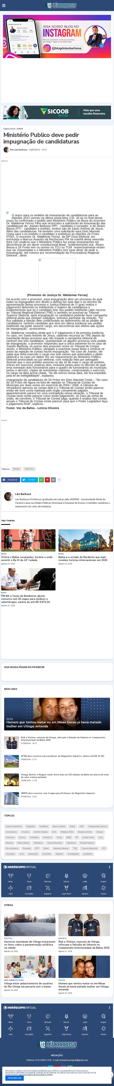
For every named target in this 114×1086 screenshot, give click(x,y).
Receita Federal (87, 843)
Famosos (10, 837)
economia (46, 854)
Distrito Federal (41, 832)
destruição (33, 854)
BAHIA (20, 129)
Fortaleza (34, 837)
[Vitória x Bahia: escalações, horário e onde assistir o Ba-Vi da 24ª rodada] (28, 540)
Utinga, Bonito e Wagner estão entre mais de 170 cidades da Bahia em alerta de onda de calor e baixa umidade (65, 776)
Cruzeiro (25, 832)
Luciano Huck (88, 837)
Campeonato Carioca (97, 826)
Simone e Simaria (60, 848)
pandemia (87, 854)
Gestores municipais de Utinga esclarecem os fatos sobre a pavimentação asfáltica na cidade (29, 944)
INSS (69, 837)
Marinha (9, 843)
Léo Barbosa (23, 493)
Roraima (26, 848)
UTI (103, 848)
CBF (82, 826)
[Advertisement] (57, 80)
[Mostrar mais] (59, 479)
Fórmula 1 (47, 837)
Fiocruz (22, 837)
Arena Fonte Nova (14, 826)
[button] (4, 5)
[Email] (53, 479)
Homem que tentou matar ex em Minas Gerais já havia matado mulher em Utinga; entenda (53, 724)
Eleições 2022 (67, 832)
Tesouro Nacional (89, 848)
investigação (73, 854)
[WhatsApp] (41, 479)
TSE (75, 848)
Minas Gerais (23, 843)
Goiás (59, 837)
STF (37, 848)
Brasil (72, 826)
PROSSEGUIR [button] (14, 1078)
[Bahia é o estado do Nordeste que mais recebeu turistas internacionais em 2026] (85, 540)
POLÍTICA (29, 469)
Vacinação (10, 854)
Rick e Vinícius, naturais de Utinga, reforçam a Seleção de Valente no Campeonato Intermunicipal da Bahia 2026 (63, 738)
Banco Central (59, 826)
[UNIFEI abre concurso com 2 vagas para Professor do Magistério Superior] (11, 798)
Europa (100, 832)
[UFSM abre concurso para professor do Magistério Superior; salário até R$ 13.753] (11, 761)
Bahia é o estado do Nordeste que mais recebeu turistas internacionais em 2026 (82, 559)
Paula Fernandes (55, 843)
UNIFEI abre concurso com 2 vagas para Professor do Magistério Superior (58, 793)
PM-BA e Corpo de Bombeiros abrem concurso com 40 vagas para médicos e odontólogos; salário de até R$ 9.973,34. (25, 599)
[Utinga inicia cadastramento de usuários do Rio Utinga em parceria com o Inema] (30, 967)
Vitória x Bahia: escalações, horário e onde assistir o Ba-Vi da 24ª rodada (26, 559)
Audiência (44, 826)
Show (46, 848)
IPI (77, 837)
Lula (100, 837)
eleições (59, 854)
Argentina (30, 826)
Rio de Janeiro (12, 848)
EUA (54, 832)
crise (22, 854)
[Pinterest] (47, 479)
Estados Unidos (85, 832)
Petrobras (71, 843)
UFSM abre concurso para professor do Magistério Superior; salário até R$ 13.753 (62, 756)
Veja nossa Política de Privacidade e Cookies (35, 1075)
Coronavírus (11, 832)
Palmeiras (38, 843)
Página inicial (9, 129)
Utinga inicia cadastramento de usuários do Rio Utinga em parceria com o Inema (28, 985)
